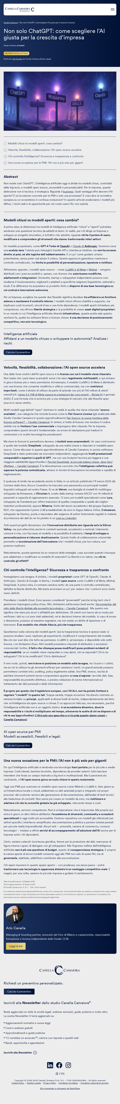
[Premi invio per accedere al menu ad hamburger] (112, 9)
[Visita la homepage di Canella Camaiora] (19, 9)
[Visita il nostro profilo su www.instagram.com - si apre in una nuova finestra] (68, 1065)
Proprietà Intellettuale (16, 53)
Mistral (93, 269)
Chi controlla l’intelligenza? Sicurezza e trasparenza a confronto (46, 156)
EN (62, 1073)
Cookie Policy (18, 1083)
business (68, 191)
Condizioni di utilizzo (68, 1083)
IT (57, 1073)
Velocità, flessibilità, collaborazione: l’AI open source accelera (44, 149)
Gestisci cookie (34, 1083)
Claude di (85, 246)
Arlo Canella (17, 59)
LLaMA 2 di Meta (75, 269)
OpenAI (65, 246)
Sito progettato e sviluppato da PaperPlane (60, 1088)
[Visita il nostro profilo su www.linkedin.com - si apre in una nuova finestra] (50, 1065)
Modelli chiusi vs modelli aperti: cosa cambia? (35, 143)
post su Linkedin (66, 518)
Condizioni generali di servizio (94, 1083)
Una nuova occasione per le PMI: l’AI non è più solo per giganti (45, 162)
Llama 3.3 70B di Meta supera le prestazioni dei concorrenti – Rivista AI (60, 394)
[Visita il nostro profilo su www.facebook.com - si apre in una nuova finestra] (59, 1065)
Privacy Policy (49, 1083)
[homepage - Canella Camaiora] (60, 970)
